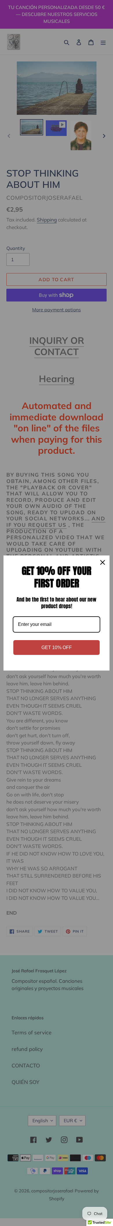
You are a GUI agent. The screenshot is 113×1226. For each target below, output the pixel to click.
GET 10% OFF (56, 647)
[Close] (103, 562)
